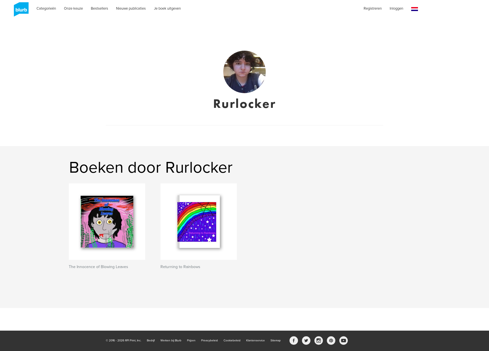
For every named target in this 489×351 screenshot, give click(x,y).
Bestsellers (99, 8)
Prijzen (191, 340)
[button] (414, 9)
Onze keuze (73, 8)
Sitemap (276, 340)
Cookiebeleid (232, 340)
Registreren (373, 8)
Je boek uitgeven (167, 8)
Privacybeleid (209, 340)
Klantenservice (255, 340)
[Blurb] (19, 11)
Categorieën (46, 8)
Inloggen (396, 8)
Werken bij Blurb (170, 340)
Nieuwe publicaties (131, 8)
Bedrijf (151, 340)
